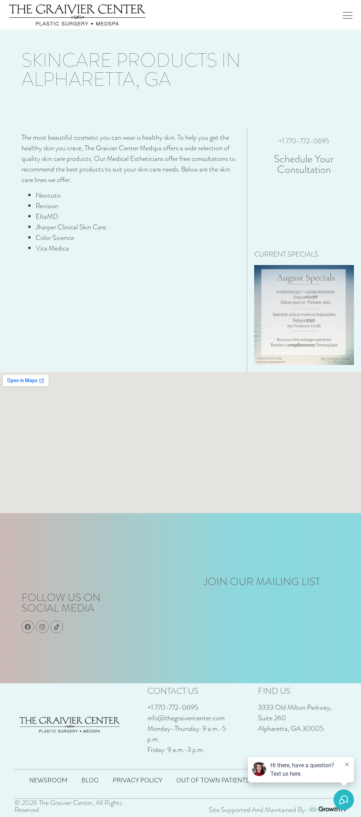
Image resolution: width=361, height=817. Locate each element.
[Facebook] (28, 626)
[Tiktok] (56, 626)
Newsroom (48, 780)
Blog (90, 780)
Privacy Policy (137, 780)
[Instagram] (42, 626)
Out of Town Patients (213, 780)
